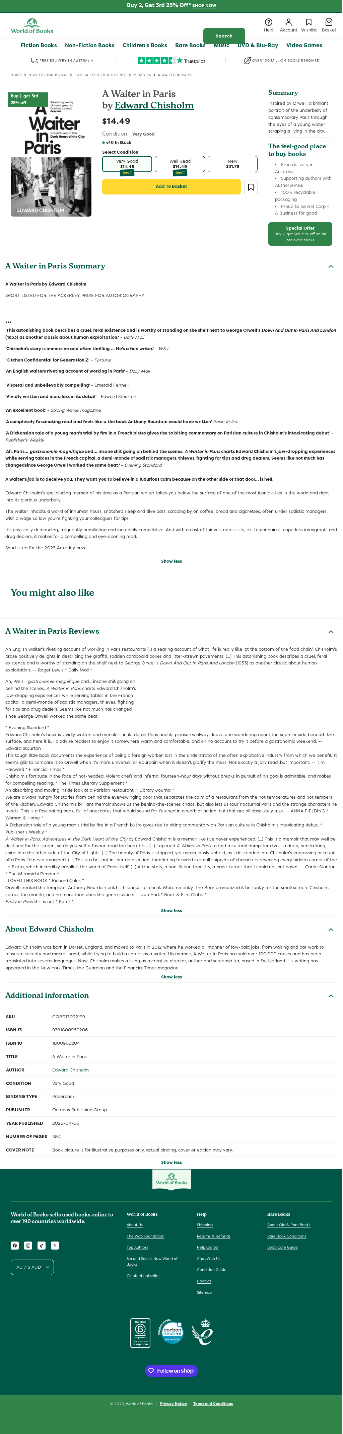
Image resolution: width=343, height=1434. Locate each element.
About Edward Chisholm (49, 930)
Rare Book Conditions (286, 1236)
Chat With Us (208, 1259)
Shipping (205, 1225)
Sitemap (204, 1292)
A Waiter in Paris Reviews (52, 632)
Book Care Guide (282, 1247)
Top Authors (137, 1247)
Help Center (208, 1247)
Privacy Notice (173, 1404)
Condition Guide (211, 1270)
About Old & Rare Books (289, 1225)
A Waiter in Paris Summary (55, 267)
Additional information (47, 996)
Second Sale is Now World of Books (152, 1262)
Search (224, 35)
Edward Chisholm (154, 106)
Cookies (204, 1281)
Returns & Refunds (213, 1236)
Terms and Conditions (213, 1404)
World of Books (140, 1404)
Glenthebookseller (143, 1276)
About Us (135, 1225)
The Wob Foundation (145, 1236)
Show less (171, 561)
